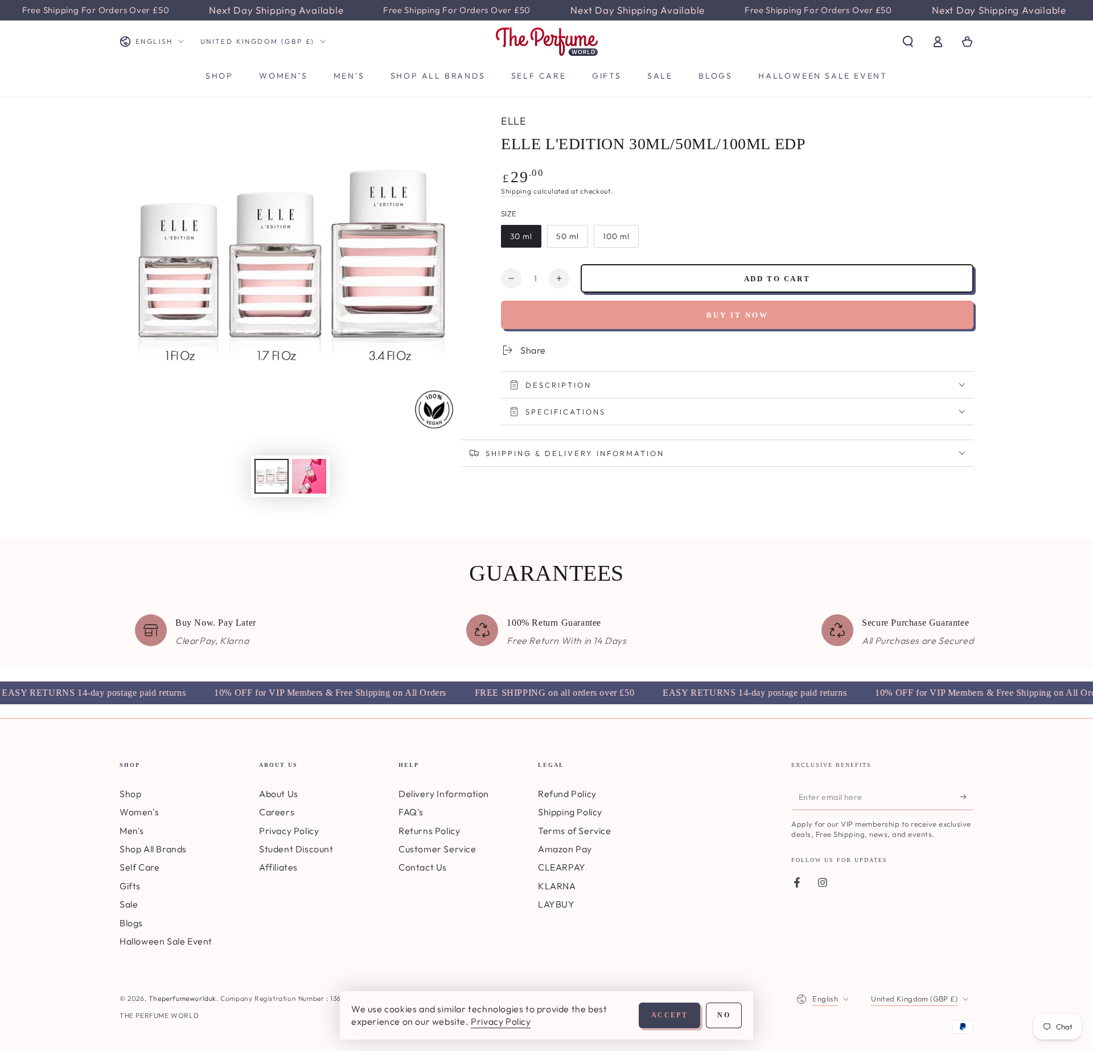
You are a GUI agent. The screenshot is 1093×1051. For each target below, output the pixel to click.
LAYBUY (556, 904)
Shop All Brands (153, 849)
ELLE (513, 121)
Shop (130, 793)
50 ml (567, 236)
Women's (139, 812)
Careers (276, 812)
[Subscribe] (966, 797)
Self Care (139, 867)
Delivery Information (443, 793)
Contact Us (422, 867)
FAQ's (411, 812)
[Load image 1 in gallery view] (271, 476)
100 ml (616, 236)
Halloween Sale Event (166, 941)
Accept (669, 1015)
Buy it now (737, 315)
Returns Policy (429, 830)
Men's (132, 830)
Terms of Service (574, 830)
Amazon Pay (565, 849)
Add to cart (777, 278)
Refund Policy (567, 793)
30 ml (521, 236)
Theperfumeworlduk (182, 998)
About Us (278, 793)
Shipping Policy (570, 812)
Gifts (130, 886)
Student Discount (296, 849)
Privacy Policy (289, 830)
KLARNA (557, 886)
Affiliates (278, 867)
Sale (129, 904)
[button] (908, 41)
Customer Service (437, 849)
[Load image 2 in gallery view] (309, 476)
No (723, 1015)
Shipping (516, 191)
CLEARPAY (562, 867)
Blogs (131, 923)
